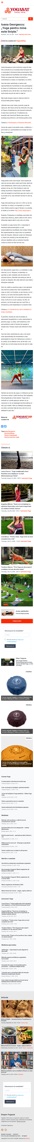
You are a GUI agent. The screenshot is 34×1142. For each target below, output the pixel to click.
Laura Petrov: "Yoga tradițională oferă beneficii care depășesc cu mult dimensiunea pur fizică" (14, 474)
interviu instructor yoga (11, 437)
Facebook (2, 1130)
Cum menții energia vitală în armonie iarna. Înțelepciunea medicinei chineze (15, 980)
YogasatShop (21, 41)
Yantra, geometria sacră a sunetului (13, 801)
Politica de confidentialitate (10, 1136)
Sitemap (24, 1136)
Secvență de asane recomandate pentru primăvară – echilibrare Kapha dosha (14, 965)
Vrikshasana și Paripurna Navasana (19, 122)
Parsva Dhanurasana (22, 613)
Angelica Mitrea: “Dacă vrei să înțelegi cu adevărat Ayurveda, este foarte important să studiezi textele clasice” (16, 506)
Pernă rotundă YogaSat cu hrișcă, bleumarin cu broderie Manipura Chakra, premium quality (16, 698)
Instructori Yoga (25, 34)
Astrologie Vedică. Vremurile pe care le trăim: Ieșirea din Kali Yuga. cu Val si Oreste (24, 663)
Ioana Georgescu (9, 431)
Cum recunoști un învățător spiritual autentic (15, 787)
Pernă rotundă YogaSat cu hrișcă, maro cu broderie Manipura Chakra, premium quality (15, 731)
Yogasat (17, 10)
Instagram (6, 1130)
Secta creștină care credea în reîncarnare (14, 850)
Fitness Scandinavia (10, 435)
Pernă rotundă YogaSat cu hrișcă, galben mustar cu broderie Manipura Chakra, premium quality (17, 763)
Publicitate (17, 621)
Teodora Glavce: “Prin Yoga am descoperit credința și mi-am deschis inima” (15, 928)
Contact (16, 1134)
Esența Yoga (24, 1022)
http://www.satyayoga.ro (23, 210)
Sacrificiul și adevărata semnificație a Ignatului (16, 863)
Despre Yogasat (6, 1134)
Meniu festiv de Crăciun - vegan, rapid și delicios (17, 890)
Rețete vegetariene (28, 1048)
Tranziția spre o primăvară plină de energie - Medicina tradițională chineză (15, 973)
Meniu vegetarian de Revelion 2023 (12, 884)
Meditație (20, 1074)
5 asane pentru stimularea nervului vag (14, 781)
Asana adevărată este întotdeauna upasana (15, 807)
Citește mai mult (21, 1121)
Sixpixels (27, 1138)
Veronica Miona (9, 433)
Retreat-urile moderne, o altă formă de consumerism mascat (14, 820)
